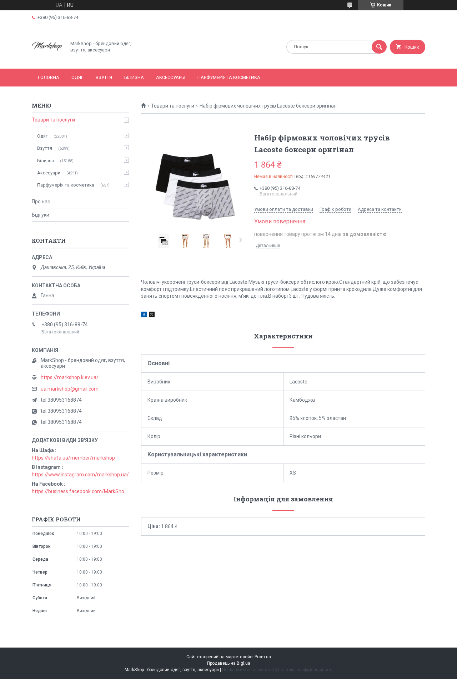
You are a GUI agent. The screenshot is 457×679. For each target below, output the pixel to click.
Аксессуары (170, 77)
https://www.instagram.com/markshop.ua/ (80, 474)
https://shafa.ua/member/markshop (73, 458)
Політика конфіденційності (305, 669)
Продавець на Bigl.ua (228, 663)
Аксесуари (48, 172)
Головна (48, 77)
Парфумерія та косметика (228, 77)
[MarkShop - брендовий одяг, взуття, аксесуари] (47, 60)
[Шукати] (379, 47)
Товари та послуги (172, 106)
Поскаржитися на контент (248, 669)
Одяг (77, 77)
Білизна (134, 77)
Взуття (104, 77)
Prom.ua (263, 656)
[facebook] (144, 315)
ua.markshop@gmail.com (70, 389)
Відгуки (40, 215)
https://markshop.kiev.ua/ (70, 377)
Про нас (41, 201)
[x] (152, 315)
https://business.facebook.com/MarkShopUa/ (80, 491)
